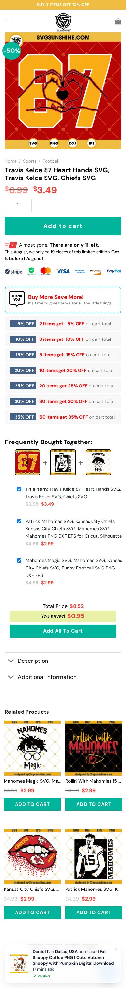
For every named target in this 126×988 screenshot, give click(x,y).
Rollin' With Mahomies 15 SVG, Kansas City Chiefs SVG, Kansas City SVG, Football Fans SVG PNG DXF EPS (93, 781)
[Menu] (9, 21)
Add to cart (63, 226)
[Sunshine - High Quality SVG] (63, 21)
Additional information (47, 677)
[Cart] (118, 21)
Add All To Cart (63, 630)
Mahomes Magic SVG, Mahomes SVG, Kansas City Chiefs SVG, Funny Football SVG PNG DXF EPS (74, 567)
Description (33, 660)
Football (51, 161)
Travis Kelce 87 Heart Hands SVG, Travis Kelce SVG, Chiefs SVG (73, 493)
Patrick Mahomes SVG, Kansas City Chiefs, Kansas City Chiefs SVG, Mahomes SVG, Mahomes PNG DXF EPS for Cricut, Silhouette (74, 528)
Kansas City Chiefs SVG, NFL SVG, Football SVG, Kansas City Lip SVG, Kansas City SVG (32, 889)
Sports (30, 161)
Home (11, 161)
